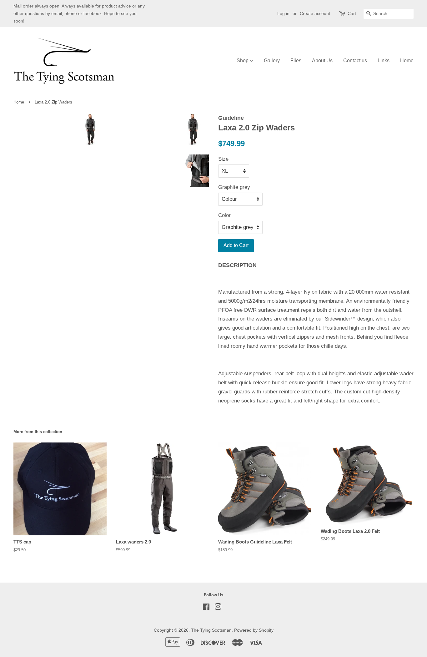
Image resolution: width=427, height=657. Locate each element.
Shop (243, 60)
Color (224, 215)
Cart (352, 13)
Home (407, 60)
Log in (283, 13)
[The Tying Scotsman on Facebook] (206, 607)
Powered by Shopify (254, 630)
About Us (322, 60)
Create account (315, 13)
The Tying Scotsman (211, 630)
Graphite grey (234, 187)
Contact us (355, 60)
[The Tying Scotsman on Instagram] (217, 607)
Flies (295, 60)
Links (383, 60)
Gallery (272, 60)
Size (223, 159)
